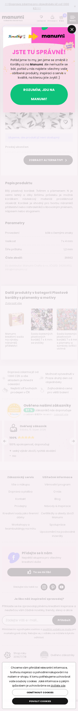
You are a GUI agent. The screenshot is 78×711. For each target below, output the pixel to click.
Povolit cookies (40, 701)
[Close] (72, 29)
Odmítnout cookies (40, 692)
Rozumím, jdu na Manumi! (39, 94)
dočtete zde (58, 685)
